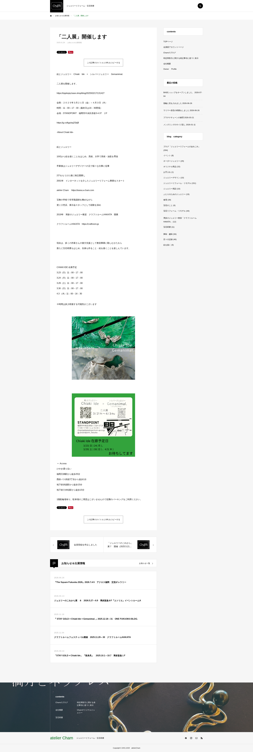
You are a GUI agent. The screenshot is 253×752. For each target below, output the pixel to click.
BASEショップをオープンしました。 (178, 92)
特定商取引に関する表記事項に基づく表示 (180, 58)
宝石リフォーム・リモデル (174, 211)
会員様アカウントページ (173, 47)
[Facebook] (185, 738)
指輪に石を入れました (172, 103)
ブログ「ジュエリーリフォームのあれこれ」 (181, 146)
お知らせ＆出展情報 (74, 43)
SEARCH (200, 5)
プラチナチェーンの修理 (173, 117)
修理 (165, 200)
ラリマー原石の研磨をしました (176, 110)
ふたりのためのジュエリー (174, 194)
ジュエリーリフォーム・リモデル (177, 183)
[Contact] (196, 738)
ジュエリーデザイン (171, 178)
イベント (167, 155)
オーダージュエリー (171, 161)
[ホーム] (51, 16)
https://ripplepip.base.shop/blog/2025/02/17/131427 (80, 93)
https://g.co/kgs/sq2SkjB (68, 123)
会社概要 (167, 64)
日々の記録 (168, 239)
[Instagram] (191, 738)
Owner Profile (170, 69)
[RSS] (201, 738)
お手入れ (167, 172)
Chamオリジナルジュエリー (86, 711)
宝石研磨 (167, 227)
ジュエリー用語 (169, 189)
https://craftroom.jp (90, 224)
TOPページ (168, 41)
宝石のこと (168, 205)
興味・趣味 (168, 234)
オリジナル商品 (169, 167)
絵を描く (167, 245)
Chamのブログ (169, 53)
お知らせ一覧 (144, 563)
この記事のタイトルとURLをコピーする (103, 63)
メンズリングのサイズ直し (174, 125)
